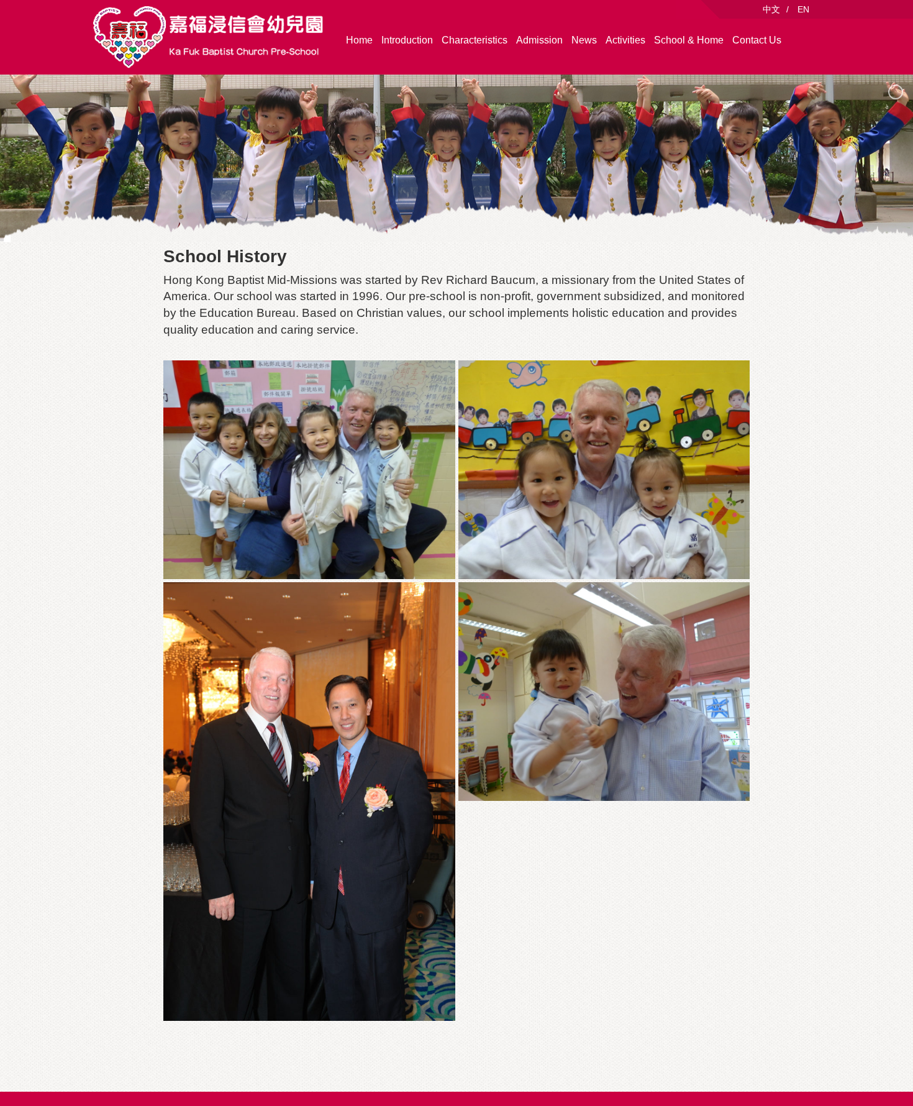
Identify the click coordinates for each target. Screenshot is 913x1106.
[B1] (309, 801)
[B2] (309, 470)
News (584, 40)
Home (359, 40)
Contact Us (756, 40)
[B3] (604, 470)
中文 (771, 9)
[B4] (604, 691)
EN (803, 9)
